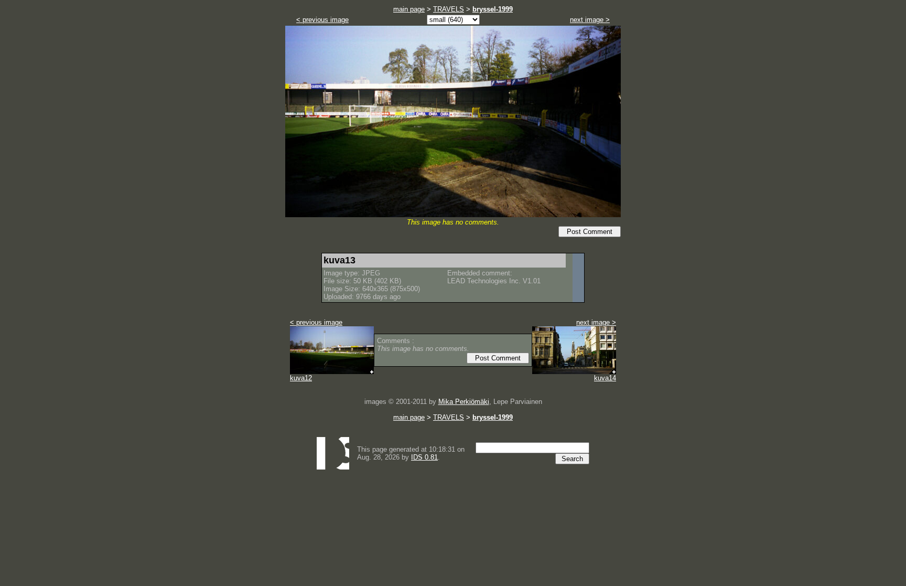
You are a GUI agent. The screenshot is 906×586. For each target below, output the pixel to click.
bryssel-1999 (492, 9)
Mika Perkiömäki (463, 402)
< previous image (322, 20)
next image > (590, 20)
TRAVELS (448, 9)
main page (409, 9)
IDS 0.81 (424, 457)
